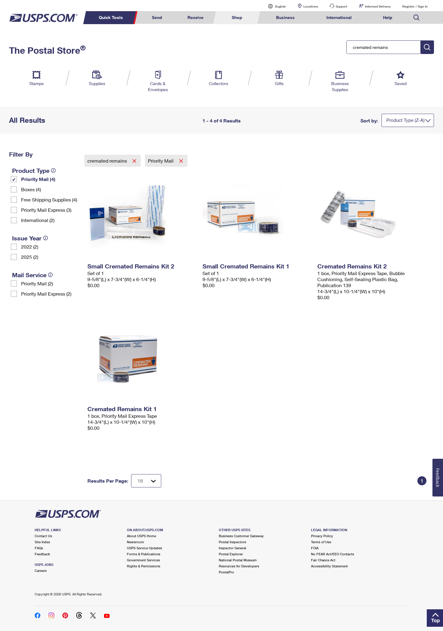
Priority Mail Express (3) (46, 210)
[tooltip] (53, 170)
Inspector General (232, 548)
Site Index (42, 542)
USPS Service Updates (144, 548)
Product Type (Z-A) (405, 120)
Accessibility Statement (329, 566)
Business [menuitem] (285, 17)
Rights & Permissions (143, 566)
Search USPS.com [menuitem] (416, 17)
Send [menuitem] (157, 17)
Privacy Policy (322, 536)
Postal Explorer (231, 554)
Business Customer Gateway (241, 536)
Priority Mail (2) (37, 283)
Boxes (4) (31, 189)
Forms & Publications (143, 554)
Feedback (42, 554)
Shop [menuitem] (237, 17)
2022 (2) (29, 246)
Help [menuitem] (387, 17)
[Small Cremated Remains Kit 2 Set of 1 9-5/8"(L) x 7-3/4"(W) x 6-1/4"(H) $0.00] (141, 213)
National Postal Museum (238, 560)
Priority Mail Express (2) (46, 293)
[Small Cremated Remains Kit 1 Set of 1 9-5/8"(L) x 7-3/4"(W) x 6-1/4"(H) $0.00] (257, 213)
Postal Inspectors (232, 542)
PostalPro (226, 572)
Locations (310, 6)
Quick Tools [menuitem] (111, 17)
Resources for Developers (239, 566)
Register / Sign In (415, 6)
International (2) (38, 220)
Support (341, 6)
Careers (41, 570)
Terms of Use (321, 542)
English (274, 6)
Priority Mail (161, 160)
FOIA (315, 548)
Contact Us (43, 536)
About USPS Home (141, 536)
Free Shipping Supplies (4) (49, 199)
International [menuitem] (339, 17)
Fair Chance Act (323, 560)
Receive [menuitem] (195, 17)
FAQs (39, 548)
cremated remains (107, 160)
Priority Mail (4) (38, 179)
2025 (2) (29, 257)
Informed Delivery (378, 6)
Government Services (143, 560)
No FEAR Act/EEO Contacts (332, 554)
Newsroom (135, 542)
